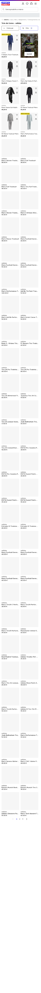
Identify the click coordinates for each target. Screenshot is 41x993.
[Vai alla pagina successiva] (26, 819)
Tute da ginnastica (32, 19)
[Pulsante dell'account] (23, 4)
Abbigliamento (22, 19)
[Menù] (35, 4)
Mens (15, 19)
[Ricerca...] (3, 9)
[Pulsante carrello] (31, 4)
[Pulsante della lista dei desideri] (27, 4)
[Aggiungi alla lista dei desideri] (17, 36)
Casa (11, 19)
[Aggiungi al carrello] (17, 40)
